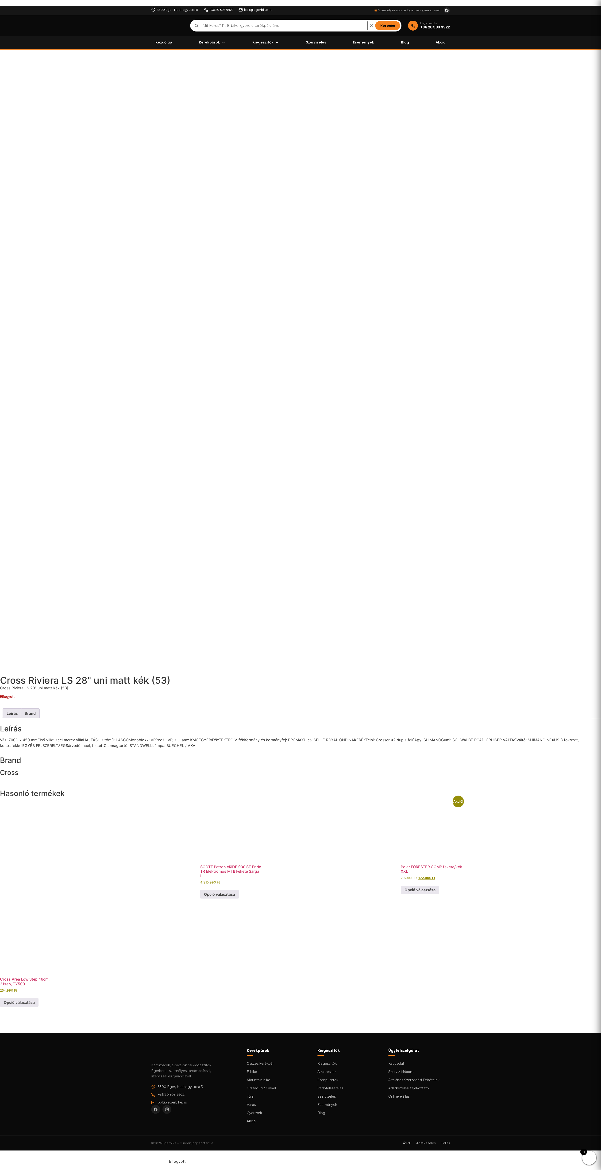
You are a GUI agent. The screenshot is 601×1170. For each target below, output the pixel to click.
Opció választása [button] (219, 894)
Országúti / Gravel (261, 1088)
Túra (250, 1096)
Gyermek (254, 1113)
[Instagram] (166, 1109)
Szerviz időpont (401, 1072)
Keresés (387, 25)
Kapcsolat (396, 1063)
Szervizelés (316, 42)
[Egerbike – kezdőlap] (167, 26)
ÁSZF (407, 1143)
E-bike (252, 1072)
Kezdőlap (163, 42)
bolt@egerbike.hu (258, 10)
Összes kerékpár (260, 1063)
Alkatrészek (326, 1072)
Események (363, 42)
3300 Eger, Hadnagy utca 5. (178, 10)
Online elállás (398, 1096)
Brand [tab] (30, 713)
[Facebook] (155, 1109)
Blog (405, 42)
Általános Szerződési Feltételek (413, 1080)
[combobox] (283, 26)
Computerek (327, 1080)
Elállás (445, 1143)
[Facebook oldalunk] (447, 10)
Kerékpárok (209, 42)
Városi (251, 1105)
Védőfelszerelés (330, 1088)
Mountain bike (258, 1080)
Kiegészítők (263, 42)
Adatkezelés (425, 1143)
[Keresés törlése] (371, 25)
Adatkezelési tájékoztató (408, 1088)
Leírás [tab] (12, 713)
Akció (441, 42)
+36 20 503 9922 (221, 10)
